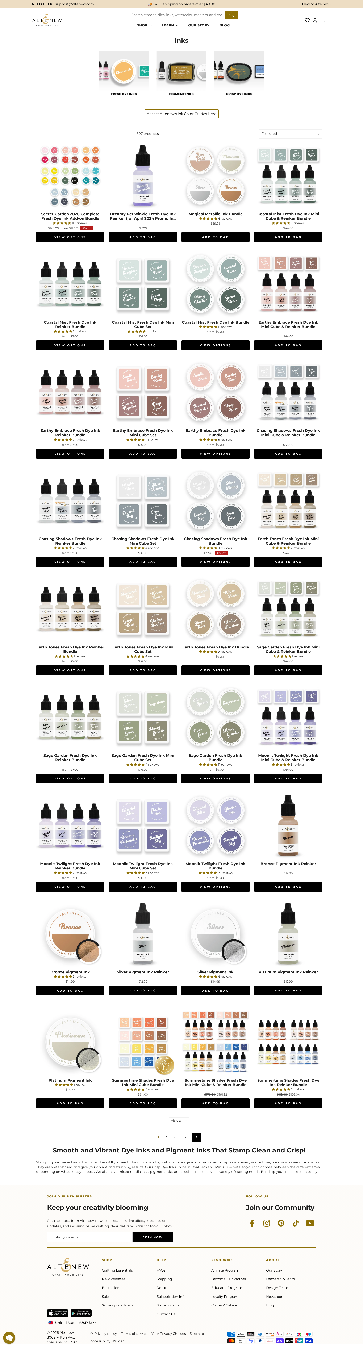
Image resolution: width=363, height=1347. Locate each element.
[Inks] (124, 100)
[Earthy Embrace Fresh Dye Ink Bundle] (216, 392)
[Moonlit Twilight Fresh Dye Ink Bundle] (216, 825)
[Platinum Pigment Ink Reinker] (288, 934)
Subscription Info (171, 1297)
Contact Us (166, 1314)
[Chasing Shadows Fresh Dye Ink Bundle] (216, 501)
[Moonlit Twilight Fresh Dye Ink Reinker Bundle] (70, 825)
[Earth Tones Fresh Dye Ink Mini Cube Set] (143, 609)
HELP (161, 1261)
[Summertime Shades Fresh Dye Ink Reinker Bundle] (288, 1042)
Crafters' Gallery (224, 1305)
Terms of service (134, 1334)
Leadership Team (280, 1279)
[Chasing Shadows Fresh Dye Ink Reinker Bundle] (70, 501)
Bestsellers (111, 1288)
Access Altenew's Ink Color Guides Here (181, 114)
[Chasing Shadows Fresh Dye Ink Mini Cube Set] (143, 501)
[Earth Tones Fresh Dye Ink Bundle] (216, 609)
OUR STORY (198, 25)
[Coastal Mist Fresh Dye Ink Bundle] (216, 284)
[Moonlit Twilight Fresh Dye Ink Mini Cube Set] (143, 825)
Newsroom (275, 1297)
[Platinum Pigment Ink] (70, 1042)
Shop (107, 1261)
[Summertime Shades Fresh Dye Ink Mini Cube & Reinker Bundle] (216, 1042)
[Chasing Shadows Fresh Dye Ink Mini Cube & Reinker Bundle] (288, 392)
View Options (70, 237)
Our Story (274, 1270)
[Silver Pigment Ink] (216, 934)
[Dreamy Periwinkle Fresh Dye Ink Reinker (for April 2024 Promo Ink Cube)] (143, 176)
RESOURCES (222, 1261)
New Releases (113, 1279)
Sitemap (197, 1334)
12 (185, 1137)
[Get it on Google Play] (81, 1313)
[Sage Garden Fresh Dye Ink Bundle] (216, 717)
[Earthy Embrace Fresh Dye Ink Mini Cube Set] (143, 392)
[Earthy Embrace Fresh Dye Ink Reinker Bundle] (70, 392)
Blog (270, 1305)
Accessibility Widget (107, 1341)
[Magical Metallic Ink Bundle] (216, 176)
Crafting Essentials (117, 1270)
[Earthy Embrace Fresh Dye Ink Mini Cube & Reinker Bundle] (288, 284)
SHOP (143, 25)
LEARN (168, 25)
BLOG (225, 25)
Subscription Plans (117, 1305)
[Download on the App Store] (57, 1313)
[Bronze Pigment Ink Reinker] (288, 825)
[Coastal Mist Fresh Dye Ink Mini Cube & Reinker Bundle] (288, 176)
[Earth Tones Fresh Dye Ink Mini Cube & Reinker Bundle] (288, 501)
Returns (163, 1288)
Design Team (277, 1288)
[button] (9, 1338)
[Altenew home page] (47, 20)
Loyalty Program (224, 1297)
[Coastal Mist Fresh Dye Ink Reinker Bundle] (70, 284)
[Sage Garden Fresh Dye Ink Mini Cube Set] (143, 717)
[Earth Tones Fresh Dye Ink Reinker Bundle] (70, 609)
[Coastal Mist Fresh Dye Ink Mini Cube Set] (143, 284)
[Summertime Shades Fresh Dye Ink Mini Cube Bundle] (143, 1042)
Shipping (164, 1279)
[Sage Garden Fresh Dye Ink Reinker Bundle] (70, 717)
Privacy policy (105, 1334)
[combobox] (177, 15)
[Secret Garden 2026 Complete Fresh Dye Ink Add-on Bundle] (70, 176)
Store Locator (168, 1305)
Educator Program (226, 1288)
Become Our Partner (228, 1279)
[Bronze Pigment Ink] (70, 934)
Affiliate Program (225, 1270)
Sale (105, 1297)
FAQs (161, 1270)
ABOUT (273, 1261)
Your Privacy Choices (168, 1334)
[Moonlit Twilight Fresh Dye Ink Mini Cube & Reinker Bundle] (288, 717)
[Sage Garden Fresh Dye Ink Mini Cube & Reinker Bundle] (288, 609)
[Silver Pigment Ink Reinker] (143, 934)
